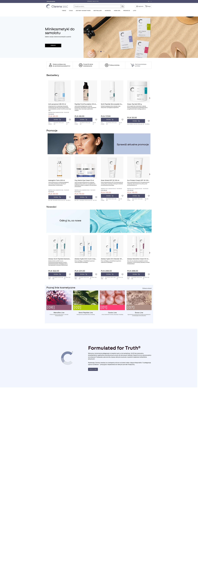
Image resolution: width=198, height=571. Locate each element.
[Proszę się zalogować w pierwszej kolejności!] (70, 120)
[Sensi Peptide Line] (85, 309)
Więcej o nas (93, 369)
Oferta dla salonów (51, 1)
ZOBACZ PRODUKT (53, 45)
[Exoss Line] (139, 309)
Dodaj (56, 119)
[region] (99, 65)
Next (150, 98)
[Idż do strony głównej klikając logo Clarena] (57, 6)
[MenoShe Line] (59, 309)
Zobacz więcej (147, 288)
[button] (149, 1)
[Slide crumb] (95, 51)
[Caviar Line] (112, 309)
